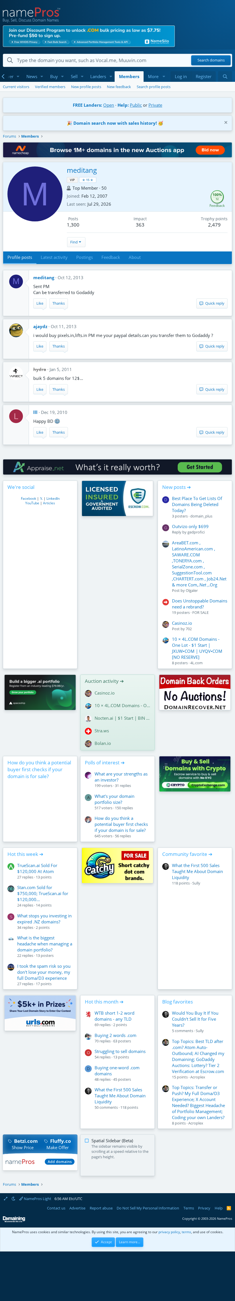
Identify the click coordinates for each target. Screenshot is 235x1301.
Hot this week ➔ (25, 854)
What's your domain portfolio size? (114, 799)
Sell (74, 76)
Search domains (211, 60)
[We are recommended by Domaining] (14, 1221)
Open (108, 105)
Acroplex (197, 1077)
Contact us (56, 1208)
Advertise (77, 1208)
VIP (72, 180)
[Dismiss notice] (225, 123)
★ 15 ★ (87, 180)
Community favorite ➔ (187, 854)
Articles (49, 503)
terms (186, 1231)
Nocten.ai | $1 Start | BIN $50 (122, 718)
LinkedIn (53, 498)
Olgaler (192, 590)
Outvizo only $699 (190, 526)
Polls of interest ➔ (105, 762)
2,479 (214, 224)
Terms (188, 1208)
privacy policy (169, 1231)
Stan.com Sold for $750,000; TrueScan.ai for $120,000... (42, 893)
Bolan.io (103, 743)
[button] (18, 76)
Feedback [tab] (110, 257)
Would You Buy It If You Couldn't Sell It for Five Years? (195, 1019)
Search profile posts (154, 86)
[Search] (225, 76)
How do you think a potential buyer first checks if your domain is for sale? (39, 769)
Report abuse (101, 1208)
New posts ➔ (176, 487)
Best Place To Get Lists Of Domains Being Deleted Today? (197, 504)
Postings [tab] (84, 257)
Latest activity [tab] (54, 257)
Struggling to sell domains (120, 1051)
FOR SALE (200, 612)
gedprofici (196, 532)
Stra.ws (102, 730)
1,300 (73, 224)
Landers (98, 76)
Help (219, 1208)
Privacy (204, 1208)
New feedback (119, 86)
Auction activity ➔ (104, 681)
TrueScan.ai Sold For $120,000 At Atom (37, 868)
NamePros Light (37, 1198)
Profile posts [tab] (19, 257)
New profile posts (86, 86)
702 (189, 628)
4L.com (196, 662)
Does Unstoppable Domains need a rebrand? (199, 604)
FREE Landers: (87, 105)
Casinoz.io (182, 623)
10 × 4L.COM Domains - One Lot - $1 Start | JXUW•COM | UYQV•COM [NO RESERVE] (197, 648)
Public (136, 105)
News (31, 76)
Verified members (50, 86)
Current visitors (16, 86)
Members (129, 76)
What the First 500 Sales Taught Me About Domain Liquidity (197, 871)
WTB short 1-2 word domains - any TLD (114, 1016)
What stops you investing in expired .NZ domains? (44, 919)
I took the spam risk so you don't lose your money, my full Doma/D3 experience (43, 972)
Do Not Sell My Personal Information (148, 1208)
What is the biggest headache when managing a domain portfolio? (44, 944)
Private (155, 105)
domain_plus (201, 516)
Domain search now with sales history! (115, 123)
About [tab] (135, 257)
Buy (54, 76)
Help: (123, 105)
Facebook (28, 498)
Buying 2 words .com (115, 1035)
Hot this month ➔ (104, 1001)
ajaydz (40, 326)
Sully (196, 883)
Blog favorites (177, 1001)
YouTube (32, 503)
